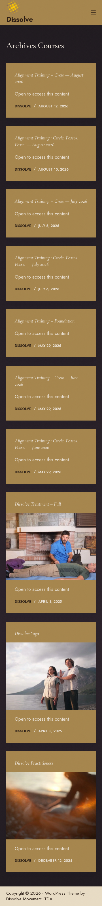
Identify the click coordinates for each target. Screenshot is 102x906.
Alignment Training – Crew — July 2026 (51, 201)
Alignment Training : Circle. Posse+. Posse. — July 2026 (46, 260)
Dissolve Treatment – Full (38, 504)
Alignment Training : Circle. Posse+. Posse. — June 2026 (46, 444)
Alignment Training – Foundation (45, 321)
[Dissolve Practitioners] (51, 805)
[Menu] (93, 12)
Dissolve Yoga (27, 633)
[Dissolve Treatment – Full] (51, 546)
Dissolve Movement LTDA (29, 899)
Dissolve (19, 19)
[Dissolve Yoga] (51, 676)
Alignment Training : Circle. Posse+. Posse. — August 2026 (46, 141)
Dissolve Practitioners (34, 763)
